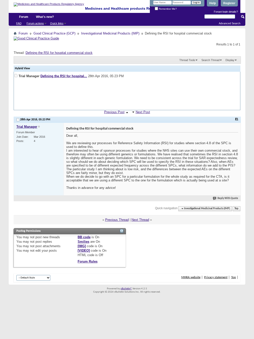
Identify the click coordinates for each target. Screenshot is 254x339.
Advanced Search (229, 23)
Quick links (57, 23)
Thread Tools (187, 60)
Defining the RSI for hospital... (63, 76)
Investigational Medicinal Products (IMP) (110, 33)
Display (229, 60)
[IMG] (82, 246)
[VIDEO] (84, 250)
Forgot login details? (226, 11)
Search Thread (210, 60)
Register (229, 3)
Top (236, 208)
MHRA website (190, 277)
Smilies (83, 241)
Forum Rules (87, 261)
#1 (236, 119)
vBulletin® (126, 288)
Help (212, 3)
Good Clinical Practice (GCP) (54, 33)
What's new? (45, 17)
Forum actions (35, 23)
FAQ (19, 23)
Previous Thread (117, 220)
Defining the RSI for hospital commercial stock (59, 53)
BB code (84, 237)
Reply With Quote (228, 198)
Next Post (143, 112)
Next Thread (140, 220)
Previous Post (114, 112)
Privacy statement (215, 277)
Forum (23, 17)
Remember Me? (167, 8)
